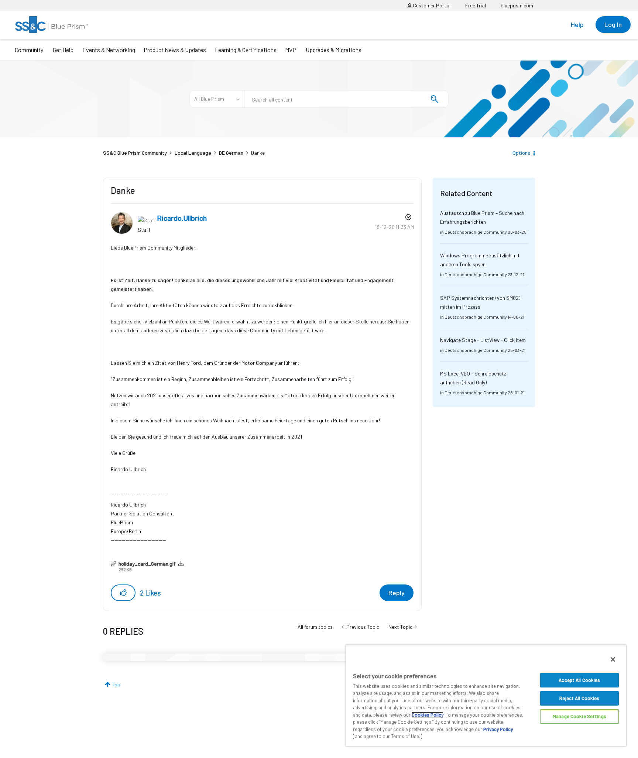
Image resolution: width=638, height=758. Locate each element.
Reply (396, 593)
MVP (290, 49)
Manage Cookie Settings (579, 716)
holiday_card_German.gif (147, 563)
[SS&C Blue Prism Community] (52, 24)
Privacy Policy (498, 729)
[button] (123, 592)
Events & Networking (108, 49)
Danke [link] (258, 153)
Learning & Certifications (246, 49)
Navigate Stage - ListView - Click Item (483, 340)
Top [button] (116, 684)
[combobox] (346, 99)
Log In (613, 24)
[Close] (613, 659)
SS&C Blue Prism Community (135, 153)
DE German (231, 153)
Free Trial (475, 5)
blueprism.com (517, 5)
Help (577, 24)
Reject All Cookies (579, 698)
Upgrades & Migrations (333, 49)
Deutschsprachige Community (476, 231)
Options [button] (521, 153)
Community (29, 49)
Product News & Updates (175, 49)
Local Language (193, 153)
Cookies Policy (427, 715)
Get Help (63, 49)
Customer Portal (431, 5)
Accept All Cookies (579, 680)
